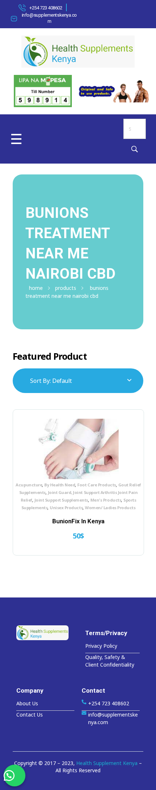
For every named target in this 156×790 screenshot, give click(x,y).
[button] (14, 775)
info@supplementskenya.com (49, 18)
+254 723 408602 (45, 7)
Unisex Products (66, 507)
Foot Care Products (96, 484)
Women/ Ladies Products (110, 507)
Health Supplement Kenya (106, 763)
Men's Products (105, 500)
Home (36, 287)
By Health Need (59, 484)
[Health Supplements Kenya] (45, 632)
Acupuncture (29, 484)
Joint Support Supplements (61, 500)
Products (65, 287)
